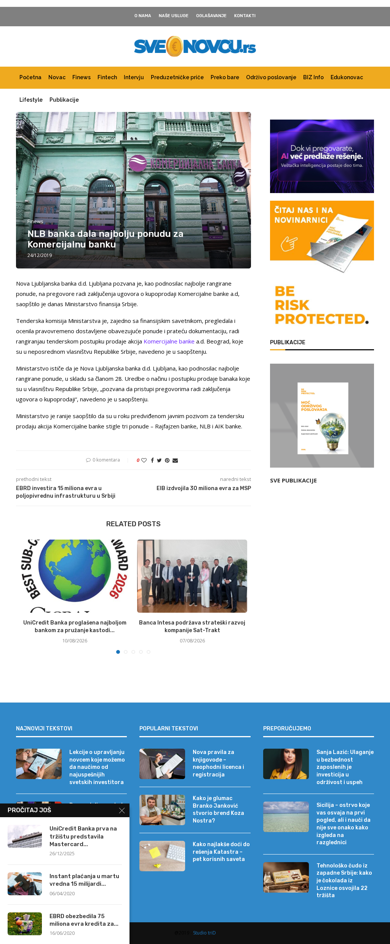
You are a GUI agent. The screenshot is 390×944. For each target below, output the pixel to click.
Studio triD (204, 933)
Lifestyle (31, 100)
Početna (30, 77)
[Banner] (322, 306)
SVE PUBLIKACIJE (293, 480)
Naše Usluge (174, 15)
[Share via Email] (175, 460)
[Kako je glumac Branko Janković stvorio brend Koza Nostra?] (162, 810)
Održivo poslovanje (271, 77)
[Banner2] (322, 156)
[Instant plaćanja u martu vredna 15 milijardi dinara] (25, 883)
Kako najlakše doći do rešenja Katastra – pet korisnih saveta (221, 852)
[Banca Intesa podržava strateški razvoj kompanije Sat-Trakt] (192, 576)
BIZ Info (313, 77)
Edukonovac (347, 77)
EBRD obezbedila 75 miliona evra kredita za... (84, 920)
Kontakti (245, 15)
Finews (81, 77)
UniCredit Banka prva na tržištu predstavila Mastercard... (83, 836)
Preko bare (225, 77)
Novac (57, 77)
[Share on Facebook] (152, 460)
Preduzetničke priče (177, 77)
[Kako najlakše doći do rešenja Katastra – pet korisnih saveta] (162, 856)
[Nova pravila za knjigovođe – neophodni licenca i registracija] (162, 764)
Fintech (107, 77)
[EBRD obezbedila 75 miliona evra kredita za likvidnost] (25, 923)
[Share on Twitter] (159, 460)
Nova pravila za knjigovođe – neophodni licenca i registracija (218, 763)
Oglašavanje (211, 15)
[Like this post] (144, 460)
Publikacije (64, 100)
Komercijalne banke (169, 341)
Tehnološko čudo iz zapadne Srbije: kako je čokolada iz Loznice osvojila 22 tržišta (344, 881)
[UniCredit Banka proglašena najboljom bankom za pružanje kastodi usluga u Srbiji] (74, 576)
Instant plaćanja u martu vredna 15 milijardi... (84, 880)
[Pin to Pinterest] (167, 460)
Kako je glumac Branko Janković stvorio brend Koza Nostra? (218, 809)
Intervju (134, 77)
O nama (142, 15)
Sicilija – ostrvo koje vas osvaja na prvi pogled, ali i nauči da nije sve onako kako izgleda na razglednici (343, 824)
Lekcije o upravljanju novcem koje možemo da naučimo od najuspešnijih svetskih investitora (97, 767)
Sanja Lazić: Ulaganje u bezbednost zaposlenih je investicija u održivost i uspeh (345, 767)
